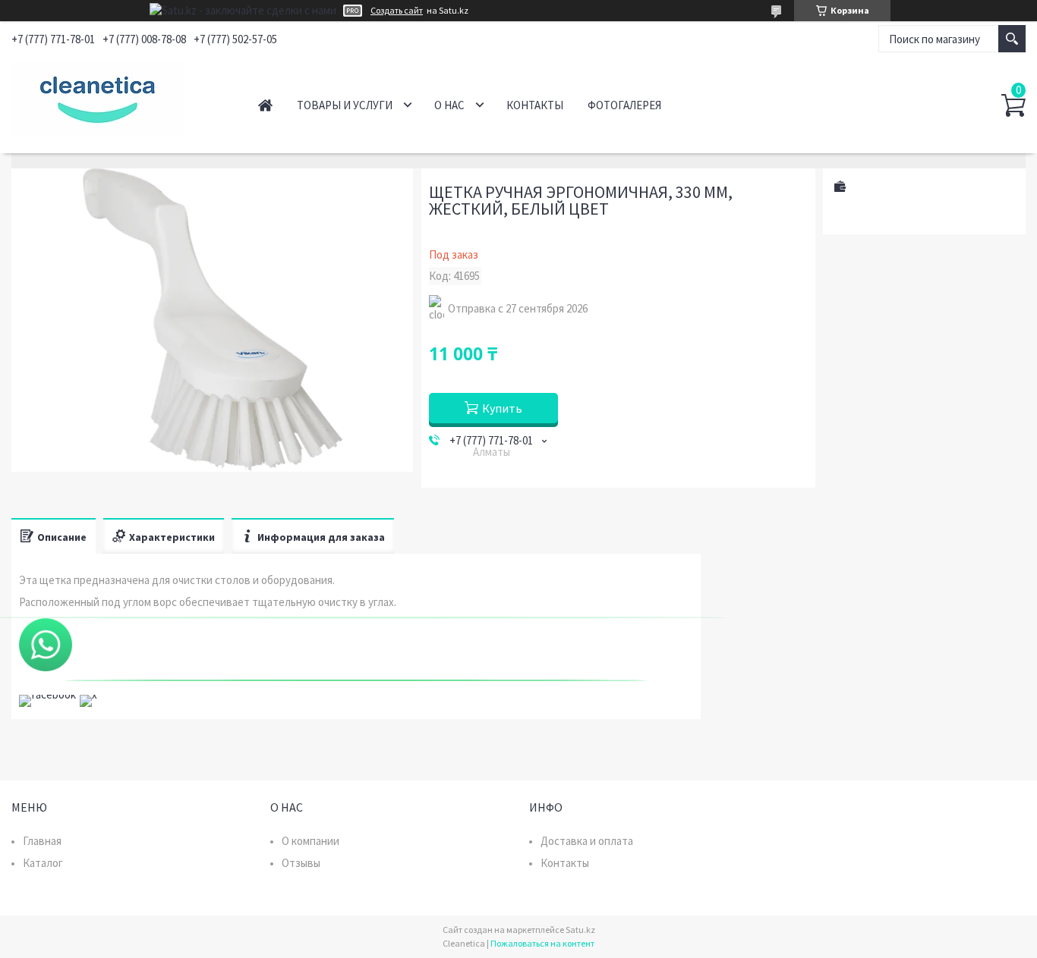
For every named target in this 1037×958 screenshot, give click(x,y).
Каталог (43, 863)
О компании (310, 841)
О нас (449, 105)
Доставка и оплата (587, 841)
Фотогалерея (624, 105)
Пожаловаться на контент (542, 943)
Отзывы (301, 863)
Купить (502, 408)
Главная (265, 105)
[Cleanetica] (118, 97)
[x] (88, 694)
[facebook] (47, 694)
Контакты (534, 105)
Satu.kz (580, 929)
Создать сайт (396, 10)
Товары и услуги (344, 105)
